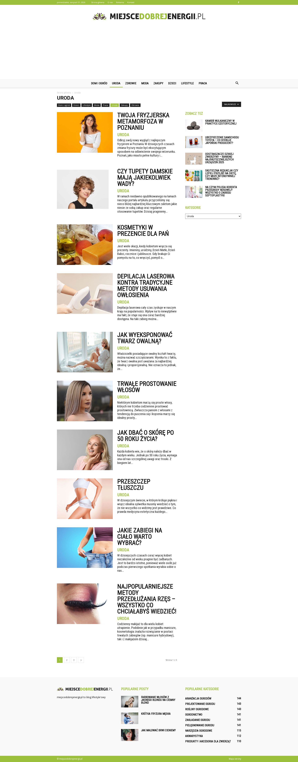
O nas (110, 2)
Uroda (116, 83)
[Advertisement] (149, 53)
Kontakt (130, 2)
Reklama (120, 2)
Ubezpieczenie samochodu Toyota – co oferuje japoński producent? (222, 140)
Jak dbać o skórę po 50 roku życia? (145, 435)
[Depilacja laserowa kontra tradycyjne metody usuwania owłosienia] (85, 293)
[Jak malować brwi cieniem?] (129, 735)
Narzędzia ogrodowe (198, 730)
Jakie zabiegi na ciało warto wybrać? (139, 536)
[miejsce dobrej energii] (149, 16)
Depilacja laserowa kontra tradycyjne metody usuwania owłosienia (146, 286)
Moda (145, 83)
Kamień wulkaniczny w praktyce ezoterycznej (220, 122)
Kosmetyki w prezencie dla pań (143, 230)
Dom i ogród (99, 83)
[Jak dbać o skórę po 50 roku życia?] (85, 450)
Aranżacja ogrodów (198, 698)
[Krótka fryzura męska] (129, 718)
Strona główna (97, 2)
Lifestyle (187, 83)
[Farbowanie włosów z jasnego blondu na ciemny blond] (129, 701)
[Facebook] (238, 2)
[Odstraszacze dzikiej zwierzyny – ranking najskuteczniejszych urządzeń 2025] (193, 159)
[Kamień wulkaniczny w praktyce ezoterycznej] (193, 125)
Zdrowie (130, 83)
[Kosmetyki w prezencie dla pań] (85, 244)
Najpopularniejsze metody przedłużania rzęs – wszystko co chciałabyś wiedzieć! (146, 599)
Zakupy (158, 83)
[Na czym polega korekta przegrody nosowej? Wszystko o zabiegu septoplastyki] (193, 192)
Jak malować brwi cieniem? (158, 730)
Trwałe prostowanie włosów (146, 387)
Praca (203, 83)
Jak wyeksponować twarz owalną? (144, 338)
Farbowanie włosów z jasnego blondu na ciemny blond (158, 700)
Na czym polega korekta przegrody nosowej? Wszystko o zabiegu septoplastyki (221, 191)
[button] (237, 83)
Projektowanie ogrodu (200, 704)
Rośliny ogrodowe (197, 709)
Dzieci (172, 83)
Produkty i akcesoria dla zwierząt (208, 741)
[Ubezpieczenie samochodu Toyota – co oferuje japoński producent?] (193, 142)
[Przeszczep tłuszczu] (85, 498)
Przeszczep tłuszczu (133, 484)
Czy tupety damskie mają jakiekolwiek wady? (145, 177)
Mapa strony (235, 758)
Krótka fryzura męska (156, 713)
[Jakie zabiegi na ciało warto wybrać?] (85, 547)
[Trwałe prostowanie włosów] (85, 401)
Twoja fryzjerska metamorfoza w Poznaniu (143, 121)
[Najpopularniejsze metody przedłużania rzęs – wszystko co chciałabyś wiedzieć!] (85, 603)
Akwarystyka (194, 736)
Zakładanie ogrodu (197, 720)
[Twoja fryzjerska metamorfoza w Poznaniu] (85, 132)
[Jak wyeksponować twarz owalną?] (85, 352)
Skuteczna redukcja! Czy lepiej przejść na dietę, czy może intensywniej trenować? (221, 174)
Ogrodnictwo (193, 714)
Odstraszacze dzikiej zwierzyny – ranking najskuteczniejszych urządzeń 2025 (219, 158)
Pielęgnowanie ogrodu (199, 725)
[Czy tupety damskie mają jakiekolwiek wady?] (83, 188)
